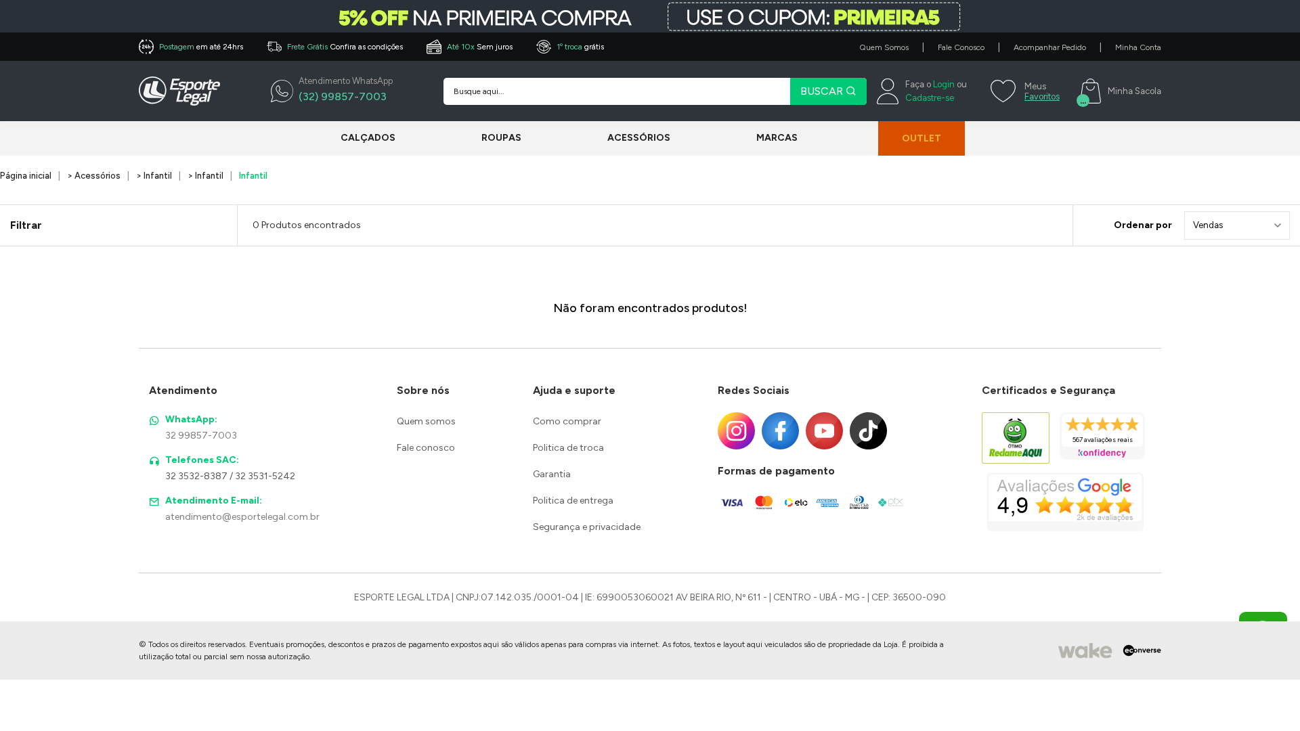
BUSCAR (823, 91)
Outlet (921, 138)
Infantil (253, 176)
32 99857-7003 (201, 435)
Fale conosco (426, 447)
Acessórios (638, 137)
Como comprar (567, 421)
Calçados (368, 137)
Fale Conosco (961, 47)
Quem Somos (884, 47)
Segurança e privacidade (587, 527)
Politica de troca (568, 447)
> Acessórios (94, 176)
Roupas (501, 137)
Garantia (552, 474)
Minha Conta (1138, 47)
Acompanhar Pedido (1050, 47)
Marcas (777, 137)
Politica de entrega (573, 500)
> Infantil (154, 176)
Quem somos (426, 421)
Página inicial (25, 176)
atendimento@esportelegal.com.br (242, 517)
